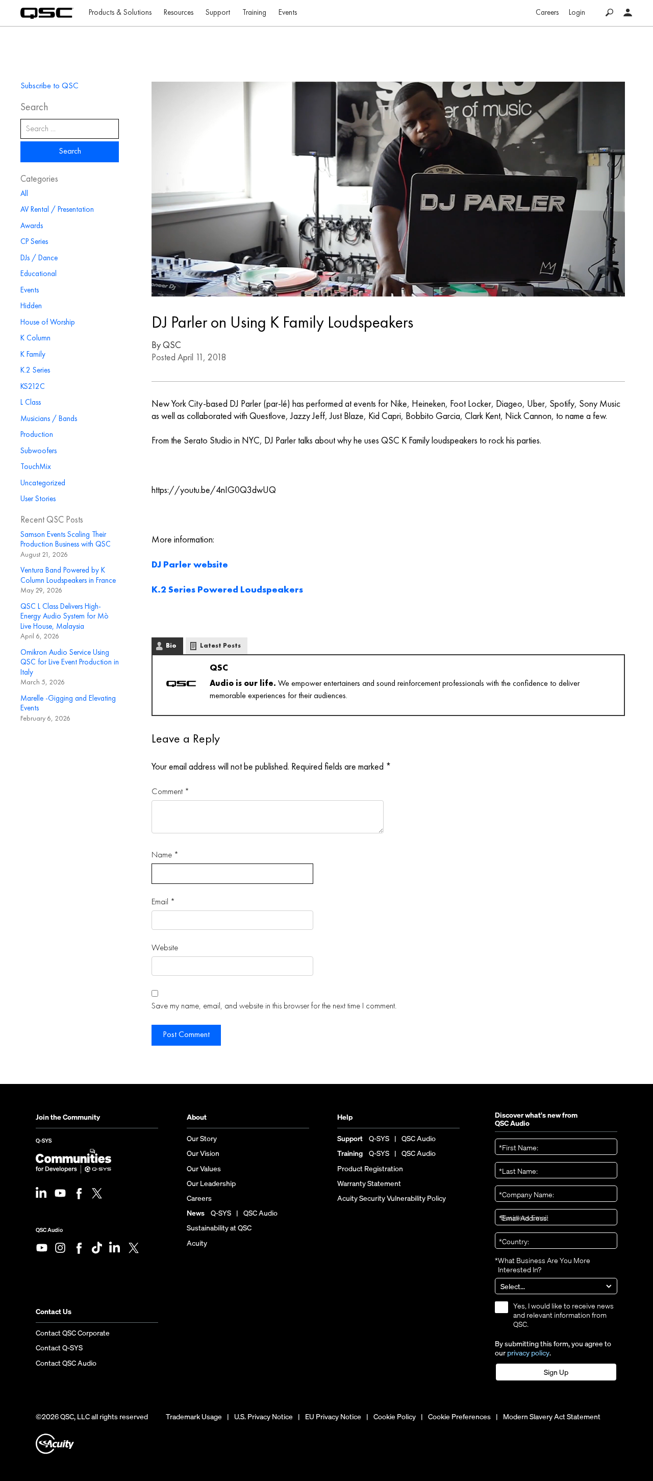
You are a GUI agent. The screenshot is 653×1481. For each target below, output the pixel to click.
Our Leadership (211, 1183)
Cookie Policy (394, 1416)
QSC (172, 345)
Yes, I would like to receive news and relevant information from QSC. (563, 1315)
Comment (170, 791)
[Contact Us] (628, 13)
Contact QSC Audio (66, 1363)
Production (36, 435)
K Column (35, 338)
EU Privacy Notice (333, 1416)
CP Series (34, 242)
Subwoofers (38, 451)
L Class (30, 403)
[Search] (609, 13)
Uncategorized (42, 483)
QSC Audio (49, 1229)
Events (288, 13)
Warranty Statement (369, 1183)
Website (165, 948)
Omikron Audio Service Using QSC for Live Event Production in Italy (69, 663)
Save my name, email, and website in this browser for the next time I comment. (274, 1006)
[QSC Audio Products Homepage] (46, 13)
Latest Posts (220, 646)
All (24, 194)
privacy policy (528, 1352)
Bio (171, 646)
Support (218, 13)
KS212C (32, 387)
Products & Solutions (120, 13)
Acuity (197, 1243)
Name (165, 855)
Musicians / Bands (48, 419)
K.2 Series (35, 371)
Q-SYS (44, 1142)
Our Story (202, 1138)
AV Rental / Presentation (57, 210)
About (197, 1117)
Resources (178, 13)
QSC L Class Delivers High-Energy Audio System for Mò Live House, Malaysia (64, 617)
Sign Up (556, 1372)
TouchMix (35, 467)
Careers (547, 13)
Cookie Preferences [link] (459, 1416)
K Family (32, 355)
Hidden (31, 306)
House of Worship (47, 323)
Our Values (204, 1168)
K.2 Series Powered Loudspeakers (227, 590)
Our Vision (203, 1153)
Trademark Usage (194, 1416)
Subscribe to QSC (49, 86)
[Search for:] (69, 129)
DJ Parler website (190, 565)
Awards (31, 226)
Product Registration (370, 1168)
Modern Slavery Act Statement (551, 1416)
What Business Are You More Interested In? (542, 1265)
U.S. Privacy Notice (263, 1416)
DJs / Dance (39, 258)
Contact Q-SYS (59, 1347)
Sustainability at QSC (219, 1227)
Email (163, 902)
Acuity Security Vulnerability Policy (391, 1198)
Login (577, 13)
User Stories (38, 499)
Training (254, 13)
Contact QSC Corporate (73, 1333)
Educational (38, 274)
